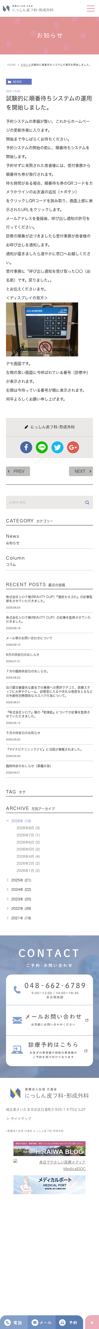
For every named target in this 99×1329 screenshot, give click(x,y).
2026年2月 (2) (28, 863)
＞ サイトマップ (18, 1118)
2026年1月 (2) (28, 870)
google (73, 447)
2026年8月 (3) (28, 828)
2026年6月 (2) (28, 842)
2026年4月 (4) (28, 856)
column (15, 561)
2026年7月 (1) (28, 835)
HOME (11, 65)
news (17, 81)
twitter (57, 447)
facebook (26, 447)
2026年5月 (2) (28, 849)
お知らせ (26, 65)
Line (42, 447)
